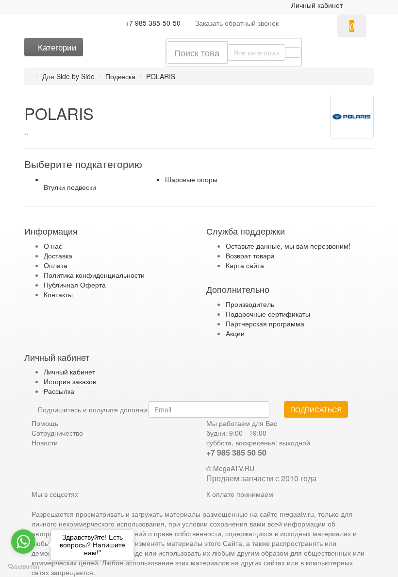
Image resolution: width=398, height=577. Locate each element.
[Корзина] (351, 5)
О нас (53, 246)
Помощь (45, 423)
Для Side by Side (68, 76)
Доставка (58, 255)
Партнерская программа (265, 323)
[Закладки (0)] (137, 43)
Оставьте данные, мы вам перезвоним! (288, 246)
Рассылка (59, 391)
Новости (45, 442)
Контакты (58, 294)
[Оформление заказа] (362, 5)
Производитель (250, 304)
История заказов (70, 381)
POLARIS (160, 76)
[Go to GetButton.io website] (23, 567)
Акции (235, 333)
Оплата (55, 265)
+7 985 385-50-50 (153, 23)
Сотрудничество (57, 433)
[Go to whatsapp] (23, 541)
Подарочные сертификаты (268, 314)
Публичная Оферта (75, 284)
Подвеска (120, 76)
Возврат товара (250, 255)
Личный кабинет (69, 371)
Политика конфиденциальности (94, 275)
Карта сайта (245, 265)
